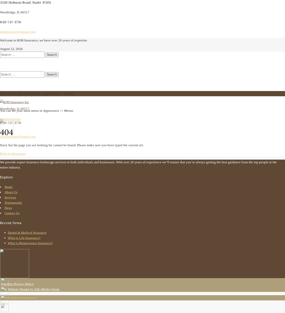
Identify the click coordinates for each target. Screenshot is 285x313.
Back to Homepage (13, 154)
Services (10, 197)
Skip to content (10, 119)
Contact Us (12, 213)
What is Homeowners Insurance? (30, 243)
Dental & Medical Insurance (27, 233)
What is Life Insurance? (24, 238)
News (8, 208)
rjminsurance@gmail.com (17, 32)
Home (8, 187)
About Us (10, 192)
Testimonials (13, 203)
